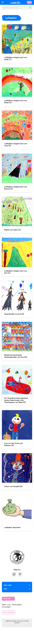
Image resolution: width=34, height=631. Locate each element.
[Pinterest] (20, 574)
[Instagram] (14, 574)
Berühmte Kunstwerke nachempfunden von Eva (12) (15, 356)
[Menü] (3, 2)
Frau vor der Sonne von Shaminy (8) (13, 444)
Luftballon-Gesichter (12, 527)
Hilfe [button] (5, 589)
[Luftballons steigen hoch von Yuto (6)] (17, 125)
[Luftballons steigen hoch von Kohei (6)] (17, 82)
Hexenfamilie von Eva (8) (14, 314)
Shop (29, 2)
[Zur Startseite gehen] (15, 2)
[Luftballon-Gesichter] (17, 509)
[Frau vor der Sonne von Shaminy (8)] (17, 425)
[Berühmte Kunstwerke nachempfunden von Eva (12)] (17, 336)
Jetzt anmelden (8, 612)
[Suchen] (30, 8)
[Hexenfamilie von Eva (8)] (17, 295)
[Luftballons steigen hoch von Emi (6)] (17, 252)
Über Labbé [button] (8, 585)
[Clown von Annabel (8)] (17, 468)
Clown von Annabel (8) (13, 486)
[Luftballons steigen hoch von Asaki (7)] (17, 39)
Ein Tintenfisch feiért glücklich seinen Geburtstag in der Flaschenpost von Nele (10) (16, 400)
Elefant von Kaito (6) (12, 230)
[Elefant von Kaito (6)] (17, 211)
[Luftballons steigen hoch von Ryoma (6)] (17, 168)
